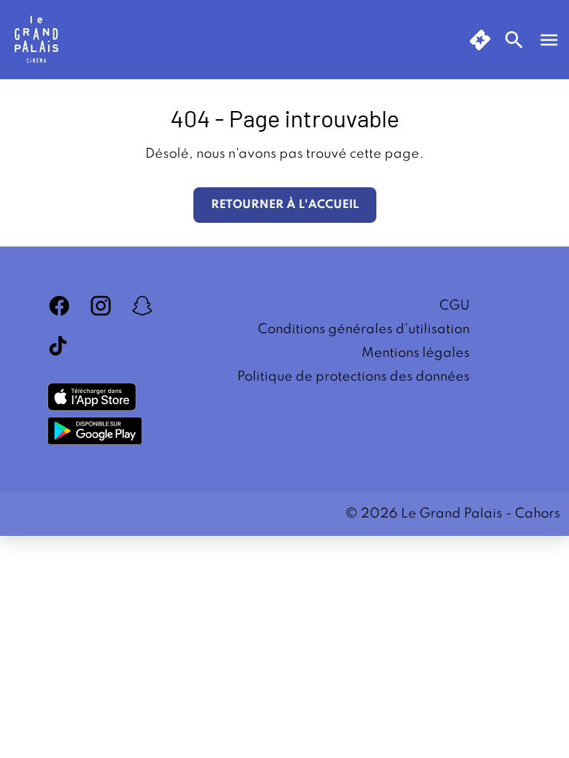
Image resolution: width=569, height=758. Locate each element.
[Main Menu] (549, 40)
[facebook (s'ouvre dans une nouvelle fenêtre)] (59, 306)
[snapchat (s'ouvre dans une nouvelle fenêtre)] (142, 306)
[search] (514, 40)
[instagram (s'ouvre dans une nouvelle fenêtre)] (101, 306)
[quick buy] (480, 40)
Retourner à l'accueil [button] (285, 205)
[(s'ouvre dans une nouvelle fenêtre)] (91, 397)
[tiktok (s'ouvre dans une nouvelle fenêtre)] (59, 347)
